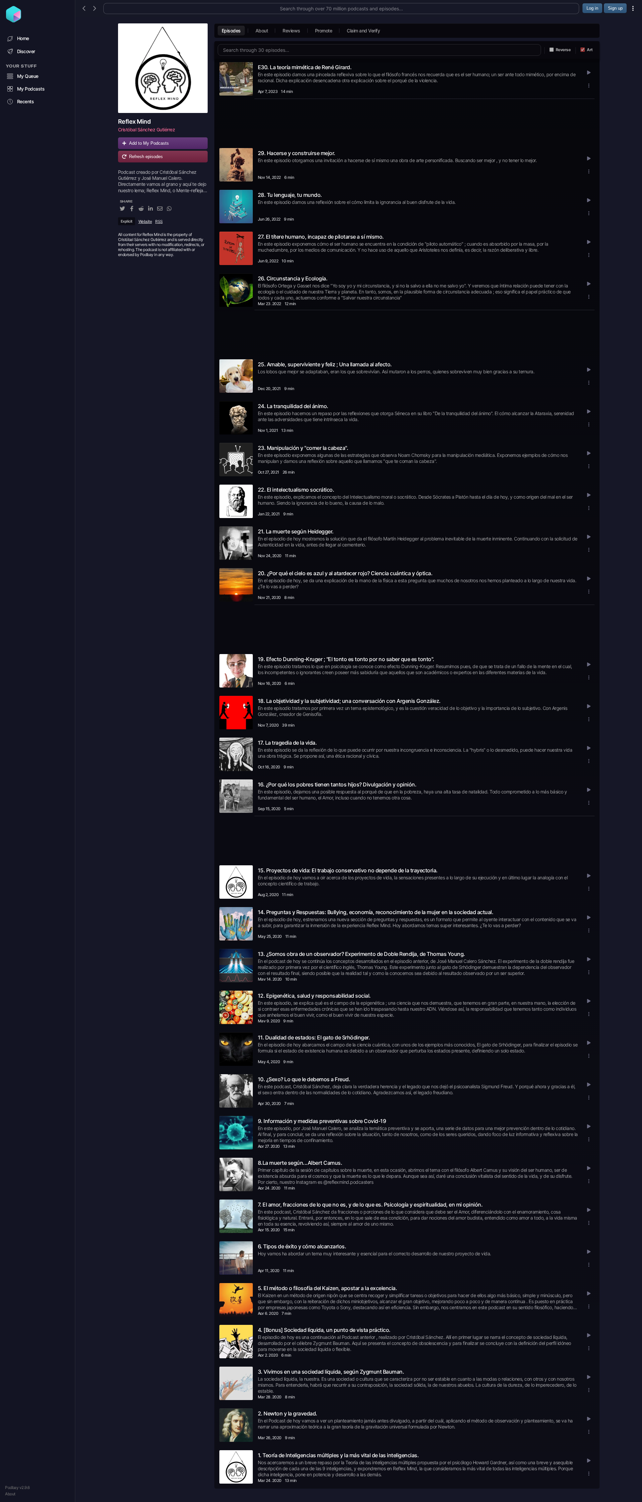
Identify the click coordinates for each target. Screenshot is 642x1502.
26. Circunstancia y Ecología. (293, 278)
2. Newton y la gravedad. (287, 1413)
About (10, 1493)
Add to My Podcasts (149, 143)
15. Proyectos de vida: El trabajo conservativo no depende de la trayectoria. (348, 870)
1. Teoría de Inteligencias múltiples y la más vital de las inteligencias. (338, 1455)
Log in (592, 8)
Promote (323, 30)
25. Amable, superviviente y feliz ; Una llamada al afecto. (325, 364)
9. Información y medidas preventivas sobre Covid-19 (322, 1121)
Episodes (231, 30)
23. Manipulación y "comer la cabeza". (303, 448)
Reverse (563, 49)
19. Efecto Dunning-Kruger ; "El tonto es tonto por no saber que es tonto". (346, 659)
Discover (26, 51)
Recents (25, 101)
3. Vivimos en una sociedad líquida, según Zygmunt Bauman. (331, 1371)
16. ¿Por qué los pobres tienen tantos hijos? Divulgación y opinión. (337, 784)
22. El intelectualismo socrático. (296, 489)
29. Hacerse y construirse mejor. (296, 153)
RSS (159, 221)
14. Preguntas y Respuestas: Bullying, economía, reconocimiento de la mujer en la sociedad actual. (376, 912)
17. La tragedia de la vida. (287, 742)
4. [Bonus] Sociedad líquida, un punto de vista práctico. (324, 1330)
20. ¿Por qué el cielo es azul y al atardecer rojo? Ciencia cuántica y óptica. (345, 573)
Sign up (615, 8)
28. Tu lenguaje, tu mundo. (290, 195)
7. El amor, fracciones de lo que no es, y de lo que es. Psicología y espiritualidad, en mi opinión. (370, 1204)
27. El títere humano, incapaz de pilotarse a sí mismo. (321, 236)
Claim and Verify (363, 30)
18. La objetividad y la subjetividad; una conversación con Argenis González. (349, 701)
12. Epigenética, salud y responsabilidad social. (314, 995)
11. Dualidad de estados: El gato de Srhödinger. (314, 1037)
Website (145, 221)
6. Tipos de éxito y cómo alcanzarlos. (302, 1246)
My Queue (27, 76)
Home (23, 38)
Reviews (291, 30)
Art (590, 49)
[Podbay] (13, 20)
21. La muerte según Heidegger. (296, 531)
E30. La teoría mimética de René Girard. (305, 67)
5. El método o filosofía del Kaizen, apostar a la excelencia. (327, 1288)
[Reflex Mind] (163, 68)
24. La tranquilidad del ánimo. (293, 406)
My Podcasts (31, 89)
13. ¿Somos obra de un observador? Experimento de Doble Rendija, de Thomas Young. (361, 954)
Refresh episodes (146, 156)
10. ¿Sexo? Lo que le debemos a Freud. (304, 1079)
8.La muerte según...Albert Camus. (300, 1162)
